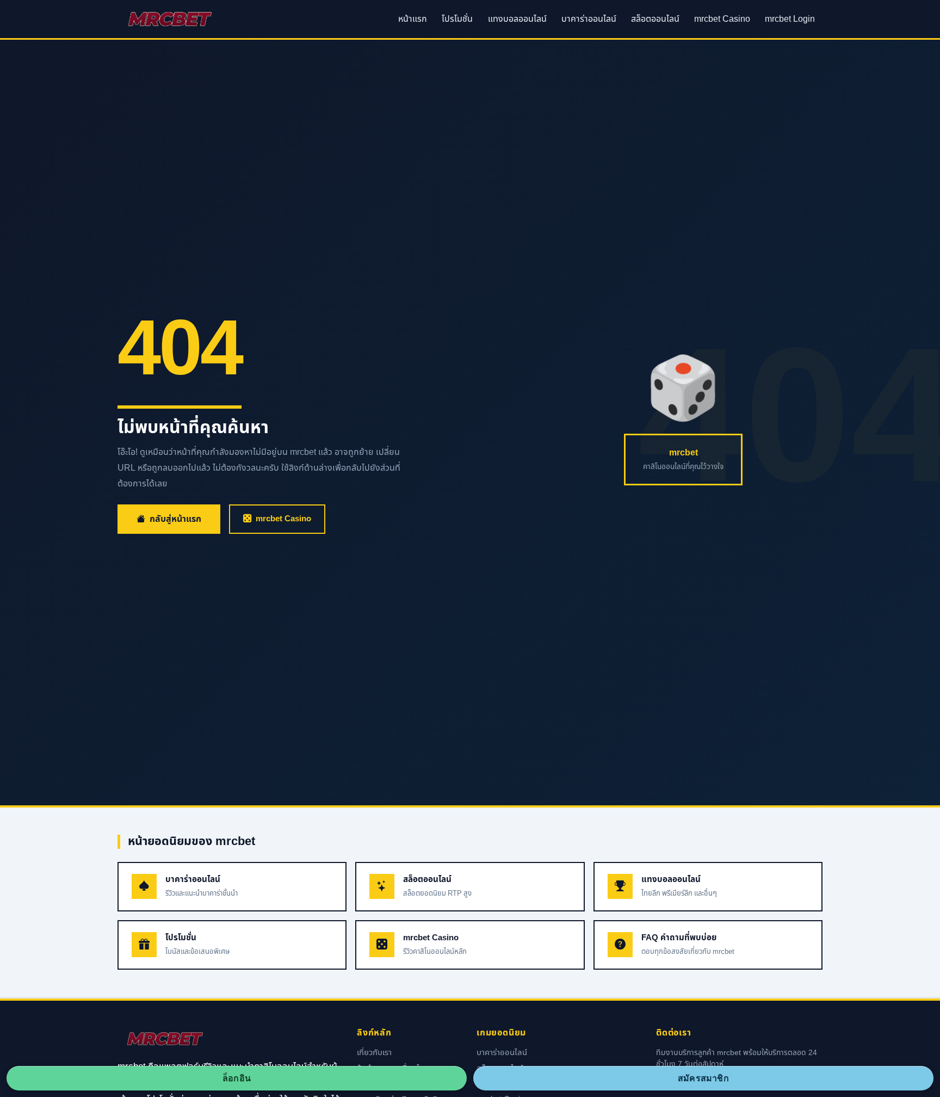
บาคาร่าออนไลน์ (588, 19)
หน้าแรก (412, 19)
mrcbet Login (790, 19)
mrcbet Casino (722, 19)
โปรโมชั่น (457, 19)
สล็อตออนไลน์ (655, 19)
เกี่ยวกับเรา (374, 1053)
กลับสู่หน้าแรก (175, 519)
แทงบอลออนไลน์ (517, 19)
